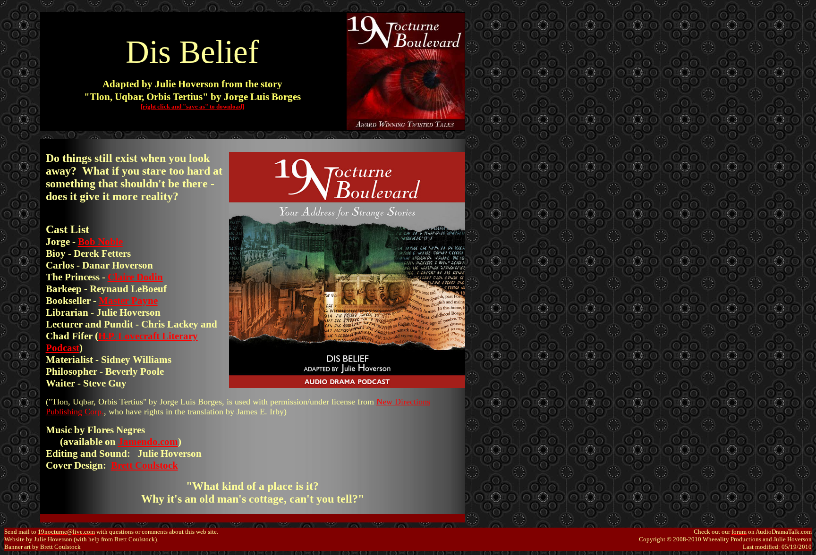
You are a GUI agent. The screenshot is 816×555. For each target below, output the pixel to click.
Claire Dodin (135, 277)
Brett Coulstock (144, 465)
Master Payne (128, 300)
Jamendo (138, 441)
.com (168, 441)
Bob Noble (100, 241)
